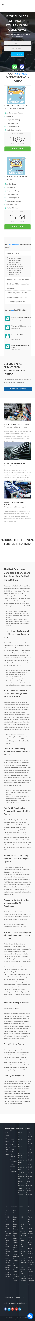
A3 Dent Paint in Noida (22, 1224)
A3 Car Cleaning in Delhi (8, 1233)
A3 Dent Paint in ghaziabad (21, 1142)
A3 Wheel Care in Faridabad (29, 1158)
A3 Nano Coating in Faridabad (29, 1182)
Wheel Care (12, 1150)
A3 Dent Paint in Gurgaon (15, 1222)
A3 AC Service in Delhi (7, 1252)
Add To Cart (17, 149)
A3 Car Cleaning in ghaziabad (21, 1150)
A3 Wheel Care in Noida (22, 1242)
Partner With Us (7, 1149)
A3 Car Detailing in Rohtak (31, 1282)
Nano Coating (12, 1165)
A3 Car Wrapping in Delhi (8, 1260)
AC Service (12, 1155)
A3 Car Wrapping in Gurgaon (16, 1257)
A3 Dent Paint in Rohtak (30, 1224)
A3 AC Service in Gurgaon (15, 1248)
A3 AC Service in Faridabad (29, 1165)
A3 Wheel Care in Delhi (7, 1242)
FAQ (6, 1138)
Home (7, 1132)
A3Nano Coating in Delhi (7, 1267)
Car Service (12, 1136)
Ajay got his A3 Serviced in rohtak (21, 317)
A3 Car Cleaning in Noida (23, 1233)
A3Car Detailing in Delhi (8, 1274)
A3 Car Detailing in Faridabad (29, 1191)
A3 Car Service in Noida (23, 1214)
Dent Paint (12, 1141)
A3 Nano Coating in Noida (23, 1269)
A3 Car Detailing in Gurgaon (16, 1277)
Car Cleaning (13, 1146)
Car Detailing (13, 1170)
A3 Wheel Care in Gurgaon (15, 1239)
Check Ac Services (18, 389)
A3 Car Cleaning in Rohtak (30, 1234)
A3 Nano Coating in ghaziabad (21, 1182)
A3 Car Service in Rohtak (30, 1214)
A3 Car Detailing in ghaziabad (21, 1191)
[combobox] (17, 43)
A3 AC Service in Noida (23, 1252)
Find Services (18, 54)
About (7, 1135)
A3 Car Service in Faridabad (29, 1135)
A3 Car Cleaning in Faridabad (29, 1150)
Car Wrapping (13, 1160)
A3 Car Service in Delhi (7, 1214)
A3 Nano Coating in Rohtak (30, 1272)
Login (7, 1154)
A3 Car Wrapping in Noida (24, 1260)
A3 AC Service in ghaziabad (21, 1165)
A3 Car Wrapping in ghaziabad (21, 1173)
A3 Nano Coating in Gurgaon (15, 1267)
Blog (6, 1144)
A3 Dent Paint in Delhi (7, 1224)
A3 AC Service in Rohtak (30, 1254)
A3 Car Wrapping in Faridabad (29, 1173)
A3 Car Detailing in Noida (23, 1278)
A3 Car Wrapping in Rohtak (31, 1262)
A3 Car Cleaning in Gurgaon (15, 1230)
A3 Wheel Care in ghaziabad (21, 1158)
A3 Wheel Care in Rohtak (30, 1244)
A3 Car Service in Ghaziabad (21, 1135)
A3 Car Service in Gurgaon (15, 1214)
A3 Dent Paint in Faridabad (29, 1142)
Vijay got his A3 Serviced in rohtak (21, 326)
